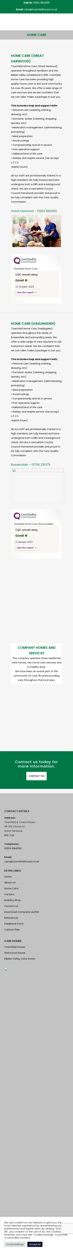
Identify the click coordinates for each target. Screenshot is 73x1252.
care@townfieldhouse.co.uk (40, 9)
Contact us (11, 906)
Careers (9, 894)
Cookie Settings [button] (15, 1244)
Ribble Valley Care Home (19, 958)
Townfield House (14, 946)
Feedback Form (13, 923)
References (11, 917)
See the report (25, 292)
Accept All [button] (34, 1244)
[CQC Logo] (25, 263)
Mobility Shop (12, 900)
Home (8, 876)
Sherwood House (14, 952)
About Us (10, 882)
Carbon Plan (12, 929)
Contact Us (36, 776)
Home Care (11, 888)
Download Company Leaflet (21, 911)
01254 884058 (41, 2)
